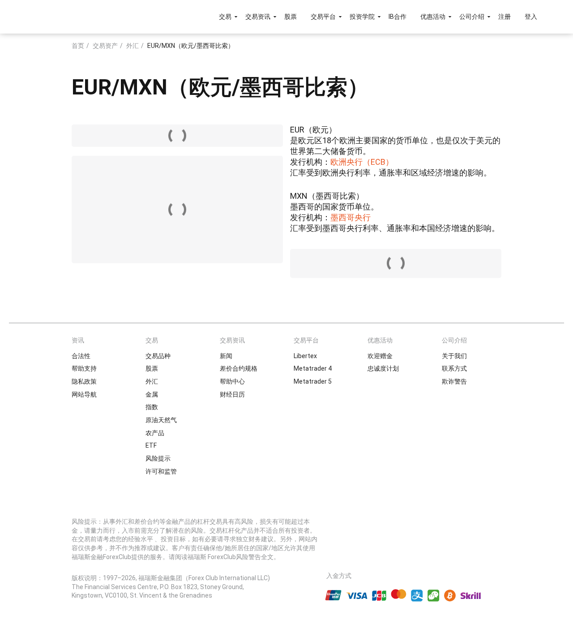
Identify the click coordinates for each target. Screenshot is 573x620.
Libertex (305, 355)
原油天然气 (161, 419)
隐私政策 (84, 381)
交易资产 (105, 45)
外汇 (132, 45)
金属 (151, 394)
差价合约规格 (238, 368)
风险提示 (158, 458)
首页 (78, 45)
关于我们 (454, 355)
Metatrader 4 (313, 368)
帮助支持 (84, 368)
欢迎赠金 (380, 355)
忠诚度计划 (383, 368)
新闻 (226, 355)
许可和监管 (161, 471)
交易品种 (158, 355)
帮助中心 (232, 381)
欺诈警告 (454, 381)
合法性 (81, 355)
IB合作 (397, 16)
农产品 (154, 432)
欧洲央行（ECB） (361, 162)
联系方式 (454, 368)
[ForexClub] (59, 17)
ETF (151, 445)
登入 (531, 16)
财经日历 (232, 394)
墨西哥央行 (350, 217)
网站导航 (84, 394)
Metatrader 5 (313, 381)
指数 (151, 406)
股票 (290, 16)
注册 (504, 16)
